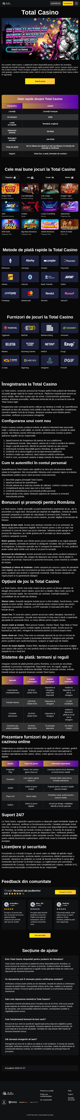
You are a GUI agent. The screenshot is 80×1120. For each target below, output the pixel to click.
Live (28, 177)
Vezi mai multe (40, 935)
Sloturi (67, 177)
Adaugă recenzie (65, 892)
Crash (48, 177)
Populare (9, 177)
